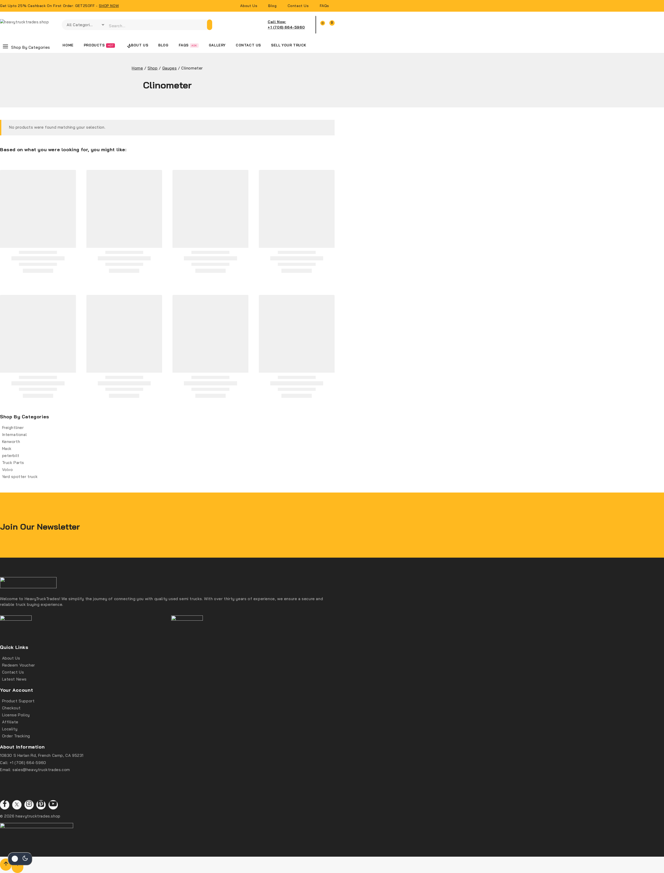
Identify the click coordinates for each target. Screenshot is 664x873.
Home (68, 45)
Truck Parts (13, 462)
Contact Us (298, 5)
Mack (7, 448)
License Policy (16, 714)
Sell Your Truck (288, 45)
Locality (10, 728)
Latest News (14, 679)
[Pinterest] (41, 804)
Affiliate (10, 721)
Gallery (217, 45)
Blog (272, 5)
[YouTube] (53, 804)
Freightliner (13, 427)
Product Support (18, 700)
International (14, 434)
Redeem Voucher (18, 665)
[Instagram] (29, 804)
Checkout (11, 707)
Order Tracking (16, 735)
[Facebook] (4, 804)
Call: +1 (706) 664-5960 (23, 762)
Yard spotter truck (20, 476)
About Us (248, 5)
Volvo (7, 469)
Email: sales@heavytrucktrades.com (35, 769)
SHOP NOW (109, 5)
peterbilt (10, 455)
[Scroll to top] (6, 864)
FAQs (324, 5)
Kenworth (11, 441)
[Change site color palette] (20, 858)
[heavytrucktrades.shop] (28, 24)
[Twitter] (17, 804)
